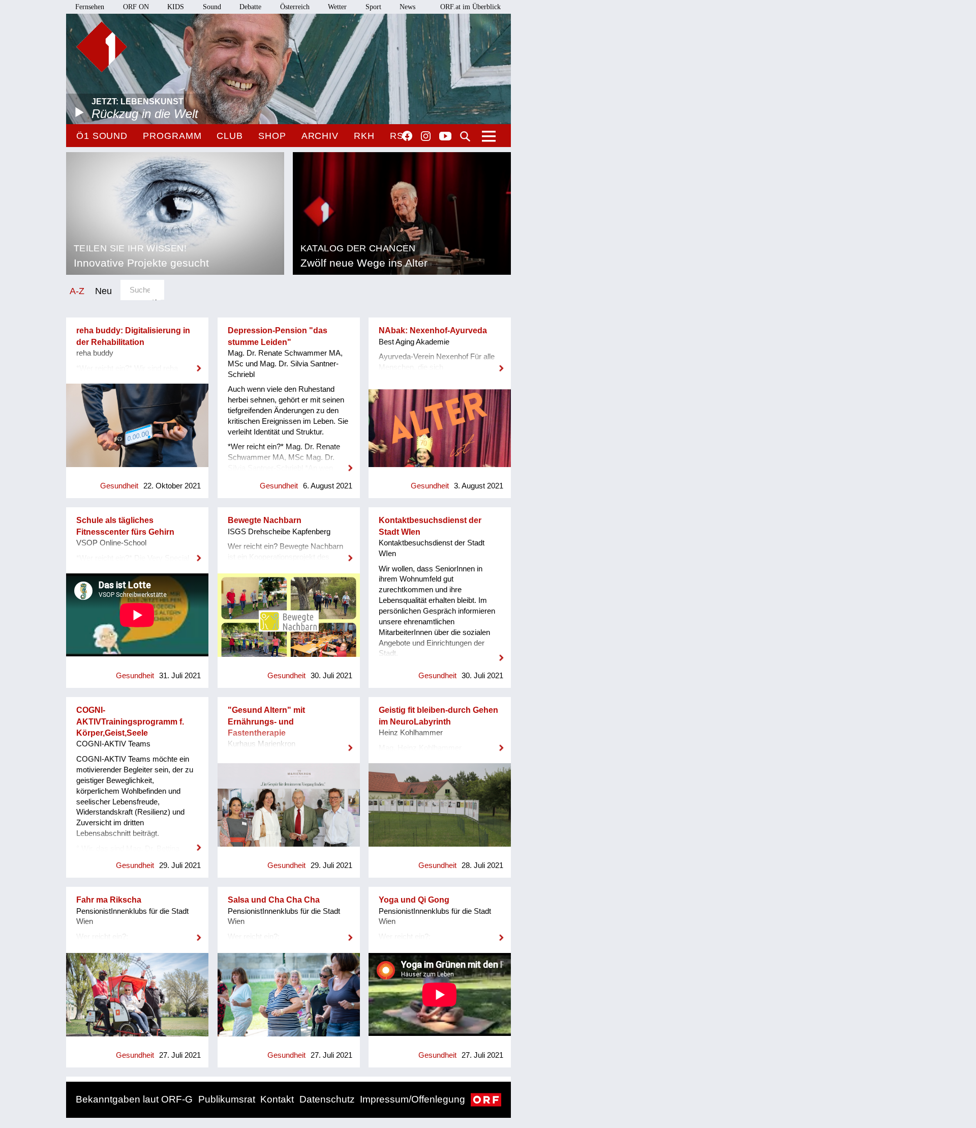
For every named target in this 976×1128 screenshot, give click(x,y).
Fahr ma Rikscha (108, 899)
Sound (212, 7)
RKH (364, 136)
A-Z (77, 290)
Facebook (407, 136)
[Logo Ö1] (101, 46)
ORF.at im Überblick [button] (470, 7)
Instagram (426, 136)
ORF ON (136, 7)
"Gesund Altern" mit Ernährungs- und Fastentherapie (266, 721)
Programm (172, 136)
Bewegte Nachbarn (264, 520)
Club (230, 136)
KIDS (175, 7)
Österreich (295, 7)
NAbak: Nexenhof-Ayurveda (433, 330)
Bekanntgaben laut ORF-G (134, 1099)
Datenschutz (327, 1099)
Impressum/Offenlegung (412, 1099)
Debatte (250, 7)
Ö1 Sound (102, 136)
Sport (373, 7)
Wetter (337, 7)
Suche (465, 136)
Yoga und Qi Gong (414, 899)
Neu (103, 290)
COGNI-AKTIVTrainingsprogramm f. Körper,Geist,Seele (130, 721)
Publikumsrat (226, 1099)
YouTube (445, 137)
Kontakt (277, 1099)
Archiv (320, 136)
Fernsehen (89, 7)
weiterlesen (137, 361)
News (407, 7)
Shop (272, 136)
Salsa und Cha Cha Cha (274, 899)
